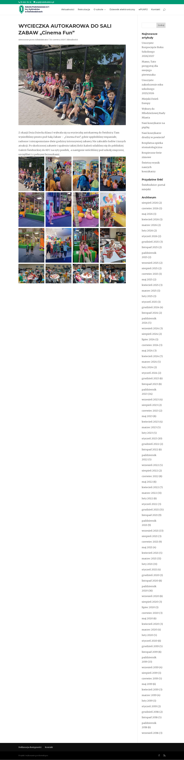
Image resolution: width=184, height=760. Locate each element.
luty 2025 (147, 296)
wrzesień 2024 (150, 328)
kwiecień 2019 (150, 689)
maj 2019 (147, 684)
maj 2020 (147, 618)
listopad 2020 (150, 580)
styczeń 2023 (149, 438)
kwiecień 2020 (150, 623)
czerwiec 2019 (150, 678)
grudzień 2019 (150, 646)
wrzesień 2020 (150, 596)
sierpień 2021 (150, 536)
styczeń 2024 (149, 372)
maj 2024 (147, 350)
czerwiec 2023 (150, 410)
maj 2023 (147, 416)
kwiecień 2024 (150, 356)
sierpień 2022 (150, 470)
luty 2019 (147, 700)
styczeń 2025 (149, 301)
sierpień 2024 (150, 333)
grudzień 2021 (150, 509)
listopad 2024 (150, 312)
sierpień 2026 (150, 202)
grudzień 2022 (150, 444)
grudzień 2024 (150, 307)
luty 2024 (147, 367)
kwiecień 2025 (150, 285)
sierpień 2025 (150, 268)
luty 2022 (147, 498)
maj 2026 (147, 213)
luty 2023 (147, 432)
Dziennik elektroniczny (122, 10)
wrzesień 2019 (150, 667)
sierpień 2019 (150, 672)
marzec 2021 (149, 558)
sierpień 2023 (150, 405)
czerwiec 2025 (150, 273)
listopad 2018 (150, 717)
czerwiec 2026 (150, 208)
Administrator (41, 39)
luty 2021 (147, 564)
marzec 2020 (149, 629)
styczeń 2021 (149, 569)
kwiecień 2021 (150, 552)
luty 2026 (147, 230)
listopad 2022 (150, 449)
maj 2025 (147, 279)
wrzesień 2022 (150, 465)
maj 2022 (147, 481)
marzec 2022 (149, 492)
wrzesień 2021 (150, 530)
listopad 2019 (150, 651)
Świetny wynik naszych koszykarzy (151, 167)
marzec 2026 (149, 225)
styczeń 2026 (149, 236)
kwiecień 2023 (150, 421)
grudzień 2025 (150, 241)
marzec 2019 (149, 695)
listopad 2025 (150, 247)
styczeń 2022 (149, 504)
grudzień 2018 (150, 711)
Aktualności (67, 10)
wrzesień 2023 (150, 399)
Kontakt (155, 10)
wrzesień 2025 (150, 262)
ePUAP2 (143, 10)
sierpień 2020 (150, 601)
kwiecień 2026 (150, 219)
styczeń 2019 (149, 706)
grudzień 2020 (150, 575)
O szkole (98, 10)
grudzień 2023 (150, 378)
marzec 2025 (149, 290)
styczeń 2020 (149, 640)
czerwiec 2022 (150, 476)
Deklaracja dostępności (29, 747)
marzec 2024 (149, 361)
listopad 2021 (150, 515)
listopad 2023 (150, 384)
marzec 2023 (149, 427)
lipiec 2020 (148, 607)
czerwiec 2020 (150, 612)
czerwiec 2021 (150, 541)
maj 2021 (147, 547)
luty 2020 (147, 635)
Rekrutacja (84, 10)
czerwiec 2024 (150, 345)
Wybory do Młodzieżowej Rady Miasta (153, 113)
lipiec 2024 (148, 339)
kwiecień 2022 (150, 487)
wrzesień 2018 (150, 732)
